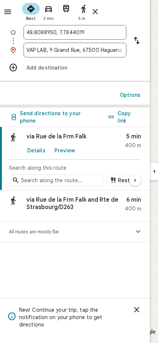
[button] (75, 206)
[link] (75, 158)
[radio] (31, 11)
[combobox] (74, 32)
